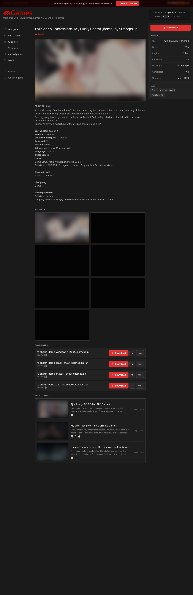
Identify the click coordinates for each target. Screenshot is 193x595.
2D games (39, 34)
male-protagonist (167, 90)
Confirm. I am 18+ (127, 3)
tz (132, 353)
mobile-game (157, 95)
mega (140, 353)
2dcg (154, 90)
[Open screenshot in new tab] (62, 228)
